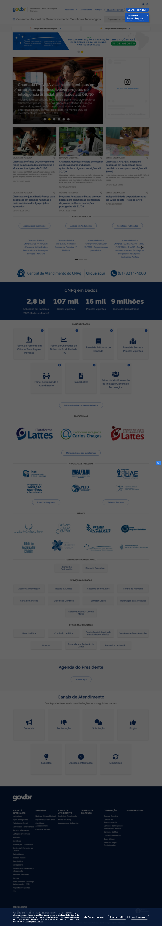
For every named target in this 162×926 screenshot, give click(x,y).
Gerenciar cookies (96, 917)
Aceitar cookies (139, 917)
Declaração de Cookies (34, 921)
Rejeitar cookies (117, 917)
